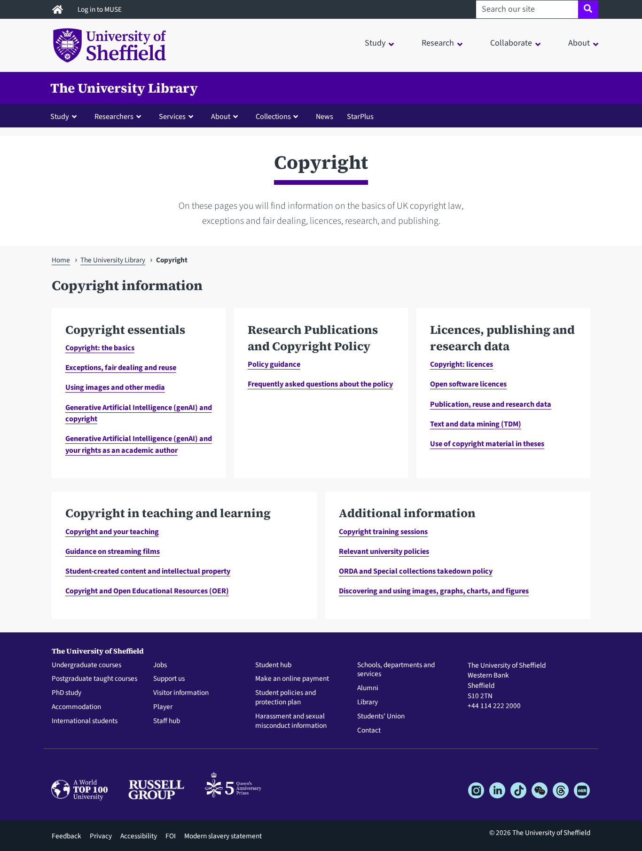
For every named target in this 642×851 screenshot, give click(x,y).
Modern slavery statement (223, 836)
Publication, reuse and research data (490, 404)
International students (84, 721)
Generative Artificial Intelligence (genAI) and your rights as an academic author (138, 444)
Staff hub (166, 721)
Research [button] (438, 43)
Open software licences (468, 383)
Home (61, 260)
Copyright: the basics (99, 347)
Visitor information (181, 693)
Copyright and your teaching (112, 531)
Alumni (367, 688)
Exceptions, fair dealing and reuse (120, 367)
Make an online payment (292, 679)
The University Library (124, 88)
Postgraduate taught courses (94, 679)
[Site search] (588, 9)
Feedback (66, 836)
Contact (369, 730)
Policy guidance (274, 364)
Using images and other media (115, 387)
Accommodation (76, 707)
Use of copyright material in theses (487, 443)
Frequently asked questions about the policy (320, 383)
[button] (65, 116)
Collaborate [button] (511, 43)
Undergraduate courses (86, 665)
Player (162, 707)
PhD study (66, 693)
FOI (170, 836)
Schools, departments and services (396, 670)
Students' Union (381, 716)
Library (367, 702)
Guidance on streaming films (112, 551)
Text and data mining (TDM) (475, 423)
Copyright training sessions (383, 531)
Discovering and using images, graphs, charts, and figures (434, 590)
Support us (169, 679)
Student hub (273, 665)
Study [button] (375, 43)
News (324, 116)
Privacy (101, 836)
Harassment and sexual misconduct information (291, 721)
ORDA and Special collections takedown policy (416, 571)
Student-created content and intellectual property (147, 571)
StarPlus (360, 116)
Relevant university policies (384, 551)
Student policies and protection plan (285, 697)
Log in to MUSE (100, 9)
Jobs (160, 665)
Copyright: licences (461, 364)
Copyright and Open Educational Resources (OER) (147, 590)
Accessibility (138, 836)
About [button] (579, 43)
